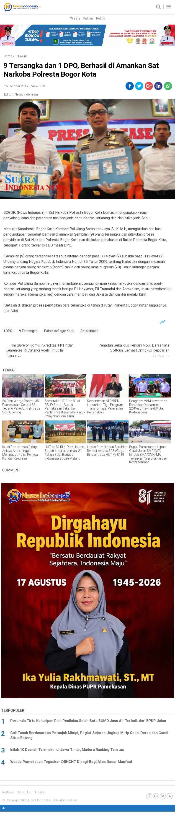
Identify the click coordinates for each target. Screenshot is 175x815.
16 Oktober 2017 (16, 86)
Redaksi (8, 792)
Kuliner (88, 18)
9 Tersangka (28, 331)
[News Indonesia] (22, 10)
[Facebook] (149, 796)
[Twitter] (163, 796)
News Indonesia (26, 94)
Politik (100, 18)
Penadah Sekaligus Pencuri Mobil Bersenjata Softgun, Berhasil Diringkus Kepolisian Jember (134, 350)
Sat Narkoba (89, 331)
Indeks (39, 792)
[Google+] (156, 796)
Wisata (75, 18)
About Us (24, 792)
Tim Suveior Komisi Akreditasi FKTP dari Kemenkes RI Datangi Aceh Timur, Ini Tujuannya (40, 350)
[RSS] (170, 796)
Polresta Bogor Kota (59, 331)
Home (8, 56)
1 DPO (7, 331)
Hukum (22, 56)
